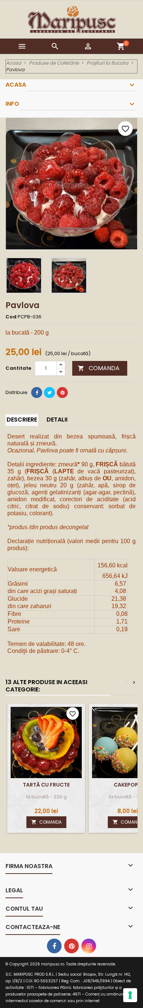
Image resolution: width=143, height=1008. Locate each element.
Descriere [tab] (22, 419)
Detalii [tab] (57, 419)
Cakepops (128, 784)
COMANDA (99, 368)
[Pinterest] (62, 392)
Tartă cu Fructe (46, 784)
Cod (11, 317)
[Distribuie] (36, 392)
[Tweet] (49, 392)
